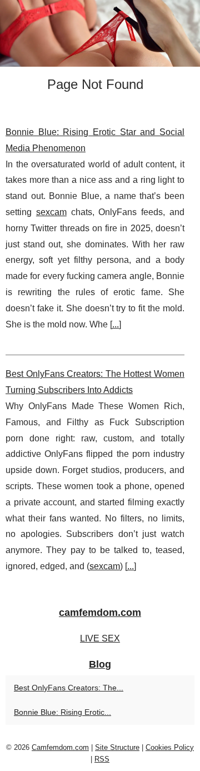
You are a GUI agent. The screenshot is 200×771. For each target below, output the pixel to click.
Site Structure (117, 747)
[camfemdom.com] (100, 33)
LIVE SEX (100, 638)
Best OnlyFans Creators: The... (68, 687)
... (115, 324)
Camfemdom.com (60, 747)
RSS (101, 759)
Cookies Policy (170, 747)
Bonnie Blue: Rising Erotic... (62, 712)
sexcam (51, 212)
